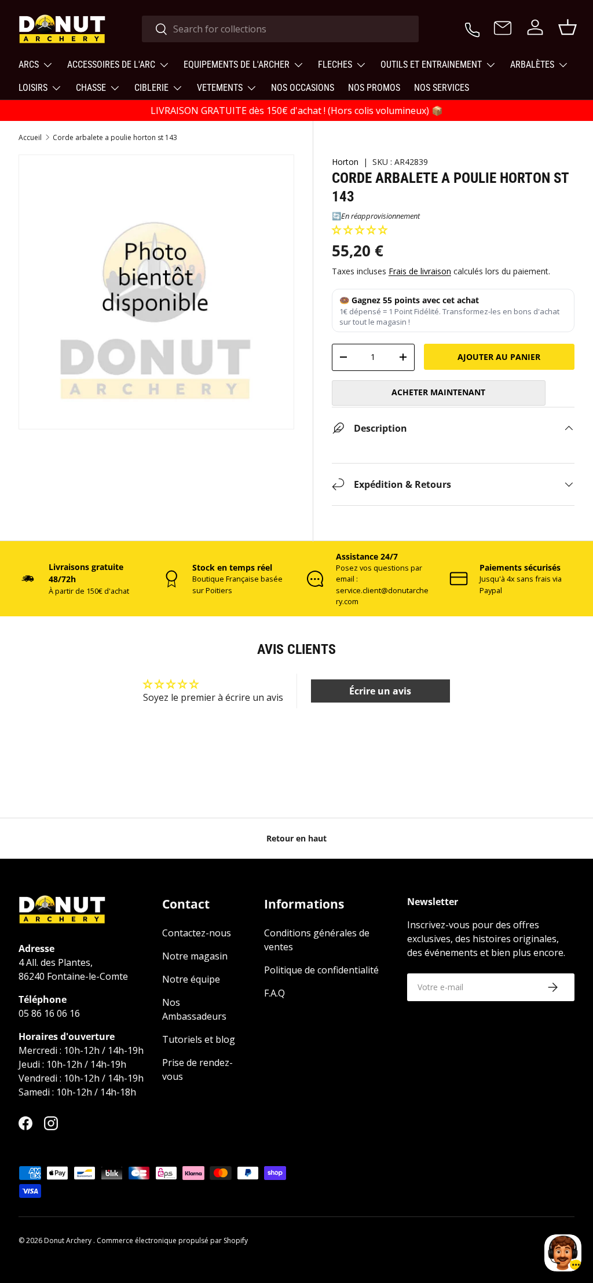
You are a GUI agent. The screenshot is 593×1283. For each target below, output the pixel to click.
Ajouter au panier (498, 356)
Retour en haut (296, 838)
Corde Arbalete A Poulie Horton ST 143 (115, 137)
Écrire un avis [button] (380, 691)
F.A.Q (274, 993)
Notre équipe (191, 979)
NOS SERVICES (441, 87)
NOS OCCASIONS (302, 87)
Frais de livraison (420, 271)
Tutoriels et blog (198, 1039)
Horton (345, 161)
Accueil (30, 137)
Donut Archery (68, 1240)
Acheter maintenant (438, 392)
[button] (359, 229)
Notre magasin (195, 956)
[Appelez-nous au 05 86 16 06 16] (472, 27)
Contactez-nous (196, 933)
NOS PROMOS (374, 87)
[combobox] (280, 29)
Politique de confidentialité (321, 970)
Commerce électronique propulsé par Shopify (172, 1240)
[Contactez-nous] (502, 28)
